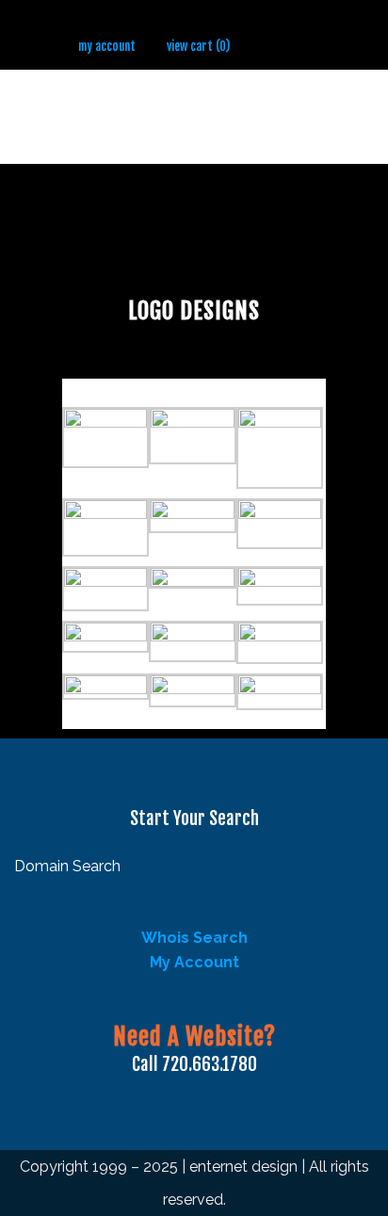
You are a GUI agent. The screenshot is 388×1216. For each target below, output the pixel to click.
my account (107, 46)
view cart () (198, 46)
